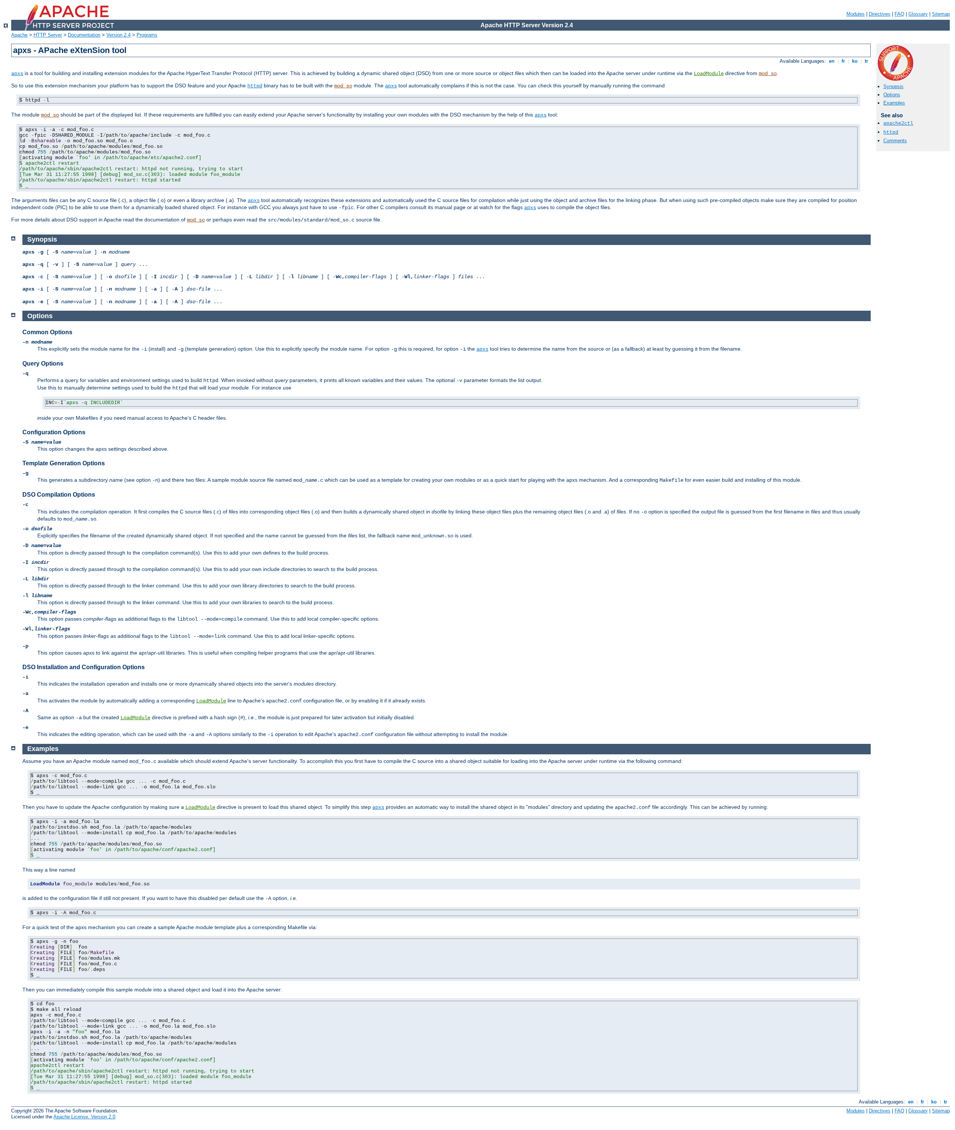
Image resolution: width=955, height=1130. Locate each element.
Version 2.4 (118, 35)
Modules (855, 14)
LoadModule (709, 74)
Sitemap (941, 14)
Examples (894, 103)
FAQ (899, 14)
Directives (879, 14)
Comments (895, 140)
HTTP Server (48, 35)
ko (855, 61)
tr (866, 61)
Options (891, 94)
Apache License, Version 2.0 (84, 1117)
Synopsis (893, 86)
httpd (254, 86)
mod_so (768, 74)
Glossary (918, 14)
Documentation (84, 35)
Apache (19, 35)
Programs (147, 35)
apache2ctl (898, 123)
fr (843, 61)
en (831, 61)
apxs (17, 74)
